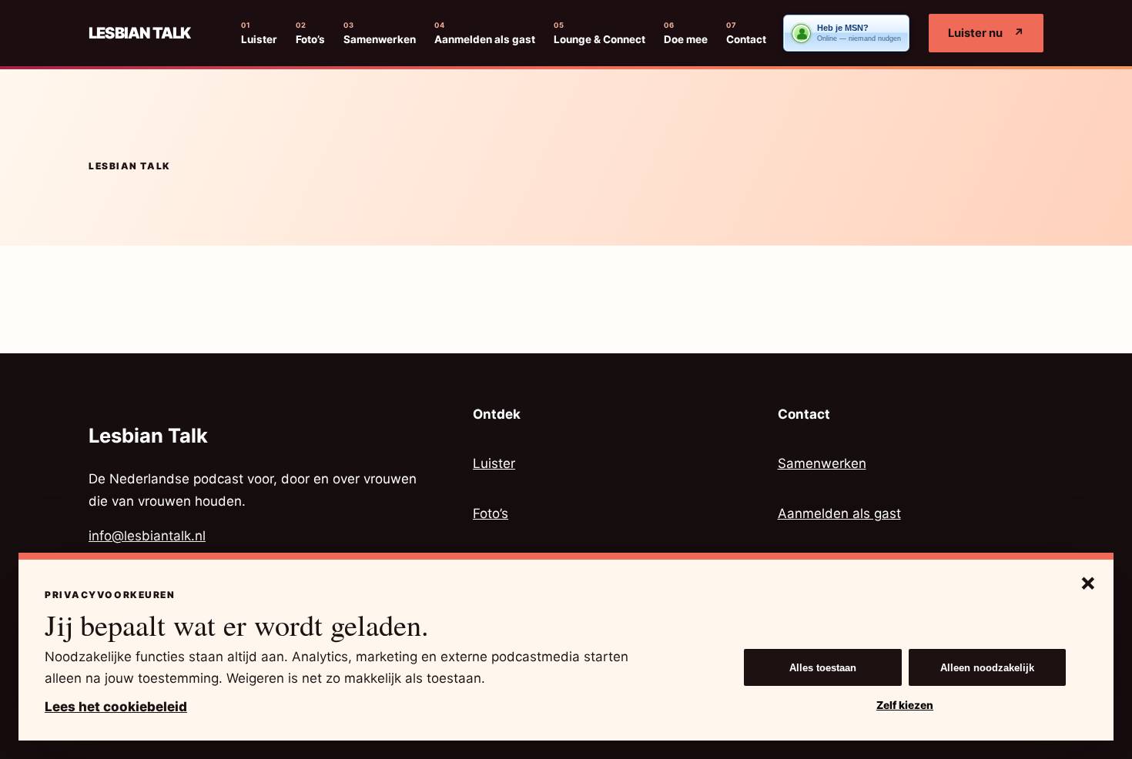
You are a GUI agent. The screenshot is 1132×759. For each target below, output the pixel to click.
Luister (259, 33)
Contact (746, 33)
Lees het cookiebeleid (116, 706)
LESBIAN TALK (139, 33)
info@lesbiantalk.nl (147, 535)
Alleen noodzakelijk (987, 668)
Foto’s (310, 33)
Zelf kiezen (904, 705)
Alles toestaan (822, 668)
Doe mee (686, 33)
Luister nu (986, 33)
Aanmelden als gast (484, 33)
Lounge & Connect (599, 33)
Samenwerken (379, 33)
